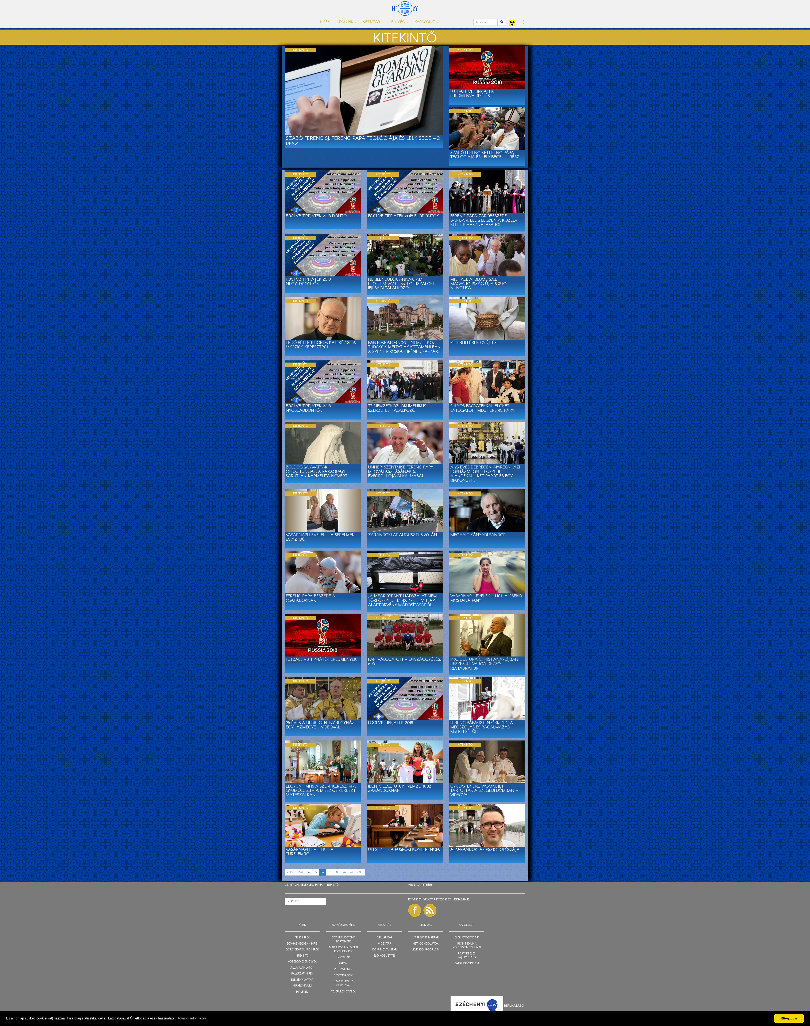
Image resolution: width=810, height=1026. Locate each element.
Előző (299, 872)
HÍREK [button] (325, 22)
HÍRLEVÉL (302, 992)
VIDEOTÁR (384, 944)
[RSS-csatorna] (429, 910)
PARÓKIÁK (343, 958)
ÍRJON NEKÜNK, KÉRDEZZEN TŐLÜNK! (467, 946)
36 (322, 872)
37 (329, 872)
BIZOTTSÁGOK (343, 976)
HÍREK (319, 885)
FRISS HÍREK (302, 938)
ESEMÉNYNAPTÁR (302, 980)
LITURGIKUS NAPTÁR (425, 938)
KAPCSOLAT (467, 925)
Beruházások (514, 1005)
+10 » (360, 872)
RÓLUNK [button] (346, 22)
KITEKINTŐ (332, 885)
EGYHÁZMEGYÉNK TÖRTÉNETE (343, 940)
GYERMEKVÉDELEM (467, 964)
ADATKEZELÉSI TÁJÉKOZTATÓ (467, 956)
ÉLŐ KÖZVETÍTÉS (385, 956)
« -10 (290, 872)
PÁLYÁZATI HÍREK (302, 974)
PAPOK (343, 964)
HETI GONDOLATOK (426, 944)
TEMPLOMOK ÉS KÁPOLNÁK (343, 984)
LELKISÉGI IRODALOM (425, 950)
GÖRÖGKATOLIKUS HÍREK (302, 950)
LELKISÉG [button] (397, 22)
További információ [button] (192, 1018)
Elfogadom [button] (789, 1018)
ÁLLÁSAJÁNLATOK (302, 968)
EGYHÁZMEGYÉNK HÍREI (302, 944)
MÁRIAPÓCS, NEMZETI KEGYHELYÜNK (343, 950)
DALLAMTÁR (385, 938)
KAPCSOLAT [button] (425, 22)
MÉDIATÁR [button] (372, 22)
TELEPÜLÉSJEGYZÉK (343, 992)
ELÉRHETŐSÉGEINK (467, 938)
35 (315, 872)
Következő (347, 872)
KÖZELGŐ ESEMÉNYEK (302, 962)
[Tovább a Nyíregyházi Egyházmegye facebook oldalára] (414, 910)
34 (308, 872)
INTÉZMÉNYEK (343, 970)
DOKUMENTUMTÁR (384, 950)
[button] (523, 22)
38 (336, 872)
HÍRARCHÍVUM (302, 986)
